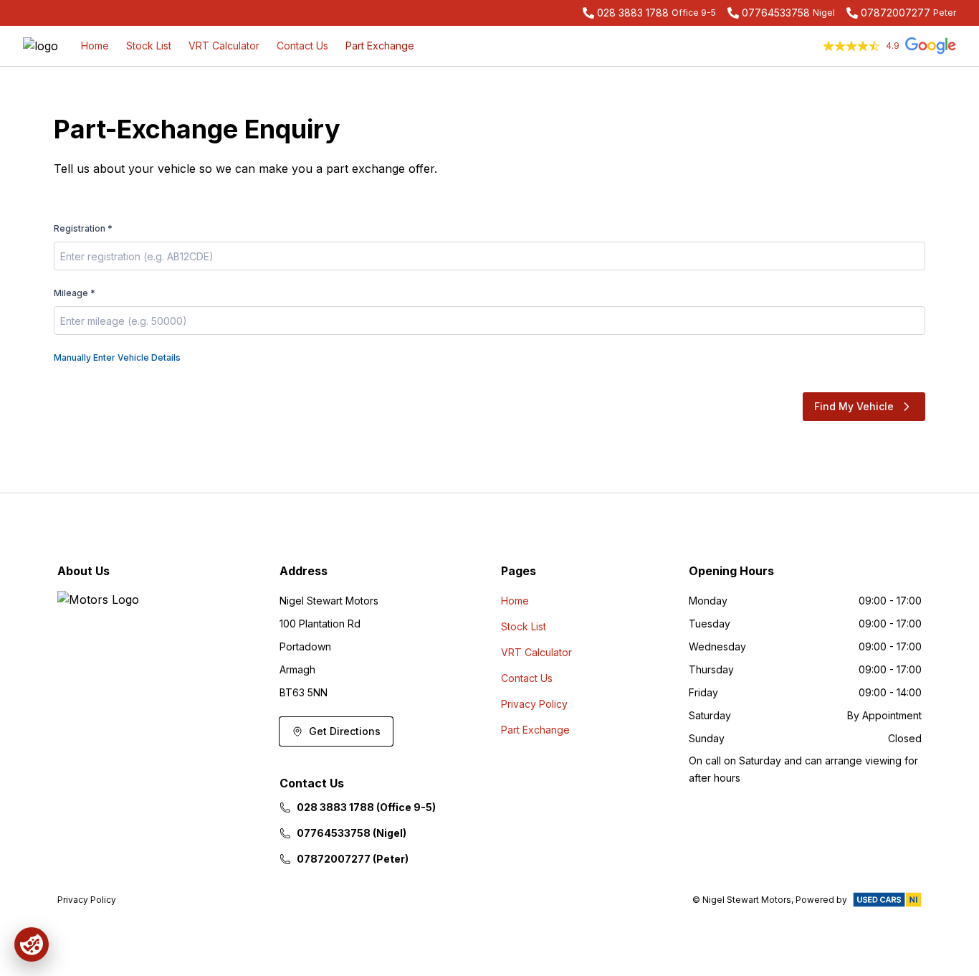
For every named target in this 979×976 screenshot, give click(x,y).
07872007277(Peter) (353, 859)
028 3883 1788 (633, 12)
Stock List (148, 45)
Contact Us (302, 45)
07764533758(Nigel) (351, 833)
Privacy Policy (534, 704)
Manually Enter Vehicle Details (117, 357)
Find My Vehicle (854, 406)
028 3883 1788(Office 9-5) (366, 807)
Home (95, 45)
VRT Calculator (223, 45)
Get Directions (345, 731)
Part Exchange (379, 45)
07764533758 (776, 12)
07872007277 (895, 12)
